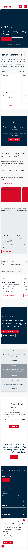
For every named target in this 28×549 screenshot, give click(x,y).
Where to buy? (14, 426)
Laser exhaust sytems (8, 295)
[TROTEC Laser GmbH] (7, 7)
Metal (22, 170)
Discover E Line (8, 542)
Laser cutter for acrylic (7, 183)
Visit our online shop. (8, 251)
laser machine (11, 160)
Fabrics (10, 170)
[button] (2, 546)
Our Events (14, 375)
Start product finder (14, 139)
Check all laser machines (8, 335)
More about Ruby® (6, 39)
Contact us (14, 457)
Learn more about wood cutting (10, 331)
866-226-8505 (23, 496)
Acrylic (4, 170)
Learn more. (14, 388)
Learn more (14, 360)
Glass (16, 170)
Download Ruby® (17, 39)
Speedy (10, 105)
